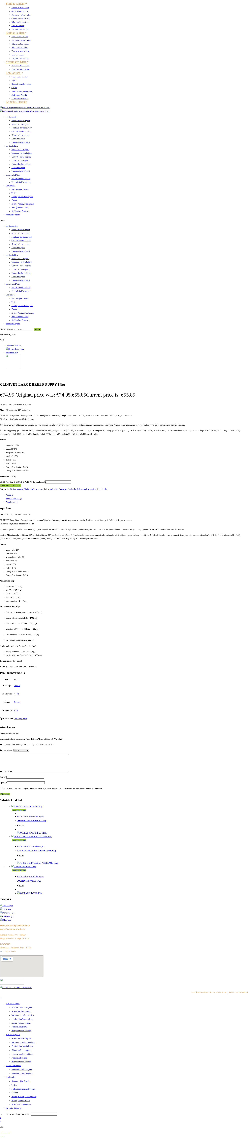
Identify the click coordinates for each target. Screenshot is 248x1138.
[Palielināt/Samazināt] (1, 1133)
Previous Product (14, 345)
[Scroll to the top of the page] (0, 998)
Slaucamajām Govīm (19, 77)
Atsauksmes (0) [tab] (12, 502)
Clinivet (17, 686)
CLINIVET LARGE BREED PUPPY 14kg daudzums (22, 482)
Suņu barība (102, 489)
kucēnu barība (70, 489)
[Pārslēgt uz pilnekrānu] (4, 1133)
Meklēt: (3, 329)
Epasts (3, 783)
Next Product (11, 353)
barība (52, 489)
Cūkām (14, 88)
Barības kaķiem (15, 32)
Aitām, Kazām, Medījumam (21, 91)
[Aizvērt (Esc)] (9, 1133)
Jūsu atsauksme (7, 771)
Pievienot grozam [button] (19, 810)
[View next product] (17, 353)
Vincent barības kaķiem (20, 51)
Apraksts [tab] (9, 495)
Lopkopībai (13, 73)
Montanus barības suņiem (21, 15)
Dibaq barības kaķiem (19, 48)
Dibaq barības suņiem (19, 22)
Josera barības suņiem (19, 11)
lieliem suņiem (83, 489)
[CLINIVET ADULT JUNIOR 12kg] (13, 368)
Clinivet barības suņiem (20, 19)
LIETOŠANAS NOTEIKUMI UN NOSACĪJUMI (208, 993)
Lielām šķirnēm (20, 718)
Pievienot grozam (10, 486)
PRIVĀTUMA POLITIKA (238, 993)
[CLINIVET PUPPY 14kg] (15, 349)
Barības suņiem (15, 3)
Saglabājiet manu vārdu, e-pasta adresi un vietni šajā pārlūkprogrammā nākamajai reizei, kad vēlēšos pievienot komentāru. (53, 788)
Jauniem (17, 702)
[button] (124, 220)
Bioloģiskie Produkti (19, 95)
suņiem (93, 489)
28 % (16, 710)
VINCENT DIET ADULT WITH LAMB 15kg (36, 851)
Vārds (3, 777)
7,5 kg (16, 694)
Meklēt (37, 329)
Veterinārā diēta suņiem (20, 66)
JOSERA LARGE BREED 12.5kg (31, 821)
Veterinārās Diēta (16, 62)
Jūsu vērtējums (6, 750)
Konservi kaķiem (17, 55)
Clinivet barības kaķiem (20, 44)
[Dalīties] (6, 1133)
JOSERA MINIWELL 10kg (29, 881)
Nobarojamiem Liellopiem (21, 84)
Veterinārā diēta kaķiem (20, 69)
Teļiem (14, 80)
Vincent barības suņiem (20, 8)
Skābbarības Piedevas (19, 99)
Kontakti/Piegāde (16, 101)
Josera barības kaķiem (19, 37)
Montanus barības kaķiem (21, 40)
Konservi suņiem (17, 26)
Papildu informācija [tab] (14, 498)
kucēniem (60, 489)
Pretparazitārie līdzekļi (19, 29)
